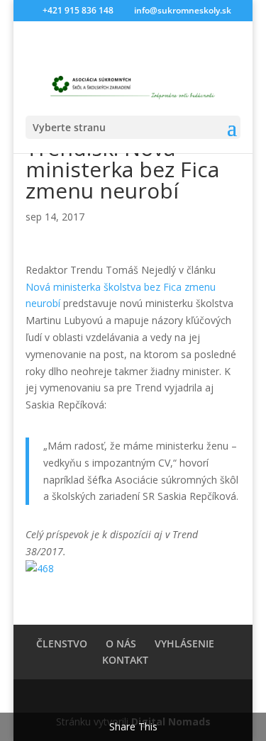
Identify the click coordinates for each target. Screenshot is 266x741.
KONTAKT (125, 660)
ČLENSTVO (61, 643)
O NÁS (121, 643)
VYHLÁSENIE (184, 643)
